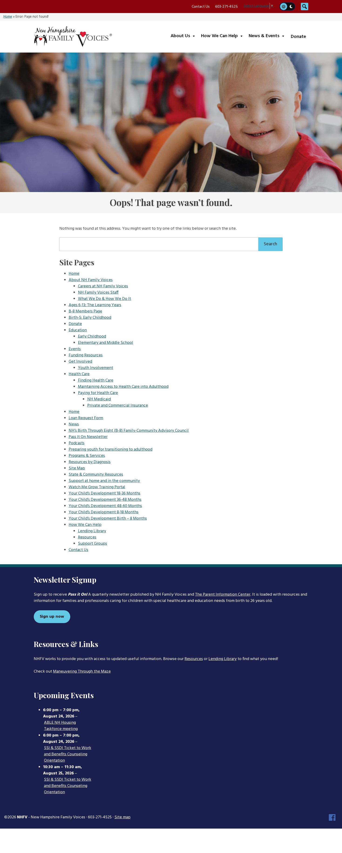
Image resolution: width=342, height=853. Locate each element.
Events (75, 349)
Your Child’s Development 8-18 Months (103, 512)
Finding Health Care (95, 380)
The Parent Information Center (222, 594)
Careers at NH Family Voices (103, 286)
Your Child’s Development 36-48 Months (105, 499)
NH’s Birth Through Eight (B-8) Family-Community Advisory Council (129, 430)
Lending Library (92, 531)
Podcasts (76, 443)
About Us (184, 36)
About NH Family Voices (91, 280)
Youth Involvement (95, 368)
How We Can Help (223, 36)
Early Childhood (92, 336)
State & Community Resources (96, 474)
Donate (298, 36)
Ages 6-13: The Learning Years (95, 305)
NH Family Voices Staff (98, 292)
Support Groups (92, 543)
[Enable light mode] (283, 6)
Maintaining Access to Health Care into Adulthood (123, 386)
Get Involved (80, 361)
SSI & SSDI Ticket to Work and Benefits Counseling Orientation (67, 754)
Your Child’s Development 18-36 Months (104, 493)
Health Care (79, 374)
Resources (87, 537)
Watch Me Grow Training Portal (97, 487)
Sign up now (52, 616)
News (74, 424)
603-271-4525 (226, 7)
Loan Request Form (86, 418)
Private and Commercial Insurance (117, 405)
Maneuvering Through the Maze (82, 671)
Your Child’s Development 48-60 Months (105, 506)
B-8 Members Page (85, 311)
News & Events (268, 36)
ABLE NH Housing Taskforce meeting (61, 726)
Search (270, 244)
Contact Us (201, 7)
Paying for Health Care (98, 393)
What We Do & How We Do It (104, 298)
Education (78, 330)
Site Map (77, 468)
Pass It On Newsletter (88, 437)
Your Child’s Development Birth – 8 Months (108, 518)
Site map (122, 817)
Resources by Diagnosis (90, 462)
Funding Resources (86, 355)
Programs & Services (87, 455)
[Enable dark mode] (291, 6)
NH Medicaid (99, 399)
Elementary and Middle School (105, 342)
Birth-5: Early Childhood (90, 317)
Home (7, 17)
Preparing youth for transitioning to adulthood (110, 449)
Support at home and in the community (104, 481)
